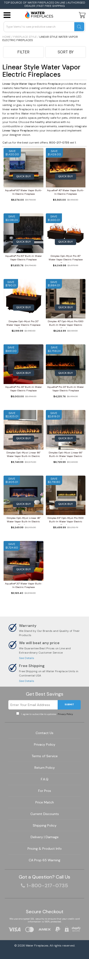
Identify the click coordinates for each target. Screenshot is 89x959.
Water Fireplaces (37, 945)
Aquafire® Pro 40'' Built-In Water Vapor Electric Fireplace (23, 388)
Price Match (44, 802)
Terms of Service (45, 756)
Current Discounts (44, 814)
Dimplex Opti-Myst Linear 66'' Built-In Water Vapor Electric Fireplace (65, 455)
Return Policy (44, 767)
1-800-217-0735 (47, 885)
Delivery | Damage (45, 837)
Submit (69, 704)
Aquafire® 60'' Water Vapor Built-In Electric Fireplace (23, 192)
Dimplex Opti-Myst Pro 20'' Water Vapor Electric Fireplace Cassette (23, 324)
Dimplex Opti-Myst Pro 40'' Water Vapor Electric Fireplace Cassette (66, 258)
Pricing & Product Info (45, 848)
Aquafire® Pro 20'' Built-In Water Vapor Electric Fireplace (65, 388)
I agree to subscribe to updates (46, 714)
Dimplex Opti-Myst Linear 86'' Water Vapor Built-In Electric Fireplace (23, 455)
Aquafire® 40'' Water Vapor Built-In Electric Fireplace (65, 192)
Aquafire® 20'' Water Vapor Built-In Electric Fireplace (23, 585)
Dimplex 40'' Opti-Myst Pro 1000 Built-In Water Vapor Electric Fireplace (65, 324)
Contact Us (44, 733)
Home (6, 37)
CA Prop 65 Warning (44, 860)
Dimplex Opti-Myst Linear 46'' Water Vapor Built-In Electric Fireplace (23, 520)
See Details (26, 658)
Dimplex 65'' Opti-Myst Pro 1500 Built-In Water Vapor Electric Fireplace (65, 520)
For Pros (44, 791)
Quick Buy (23, 176)
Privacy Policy (65, 714)
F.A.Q (44, 779)
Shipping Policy (44, 825)
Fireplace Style (25, 37)
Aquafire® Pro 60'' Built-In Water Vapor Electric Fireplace (23, 257)
